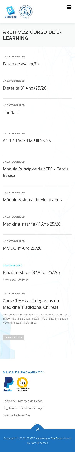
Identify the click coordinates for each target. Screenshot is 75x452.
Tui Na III (11, 112)
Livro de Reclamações (16, 415)
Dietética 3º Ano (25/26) (25, 88)
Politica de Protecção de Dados (22, 401)
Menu (68, 7)
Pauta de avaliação (21, 63)
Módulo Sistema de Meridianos (32, 199)
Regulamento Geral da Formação (23, 408)
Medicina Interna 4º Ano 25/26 (32, 224)
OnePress (57, 438)
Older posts (13, 337)
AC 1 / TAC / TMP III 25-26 (27, 140)
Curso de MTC (12, 265)
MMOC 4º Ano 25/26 (22, 248)
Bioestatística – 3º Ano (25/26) (31, 272)
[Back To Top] (37, 429)
